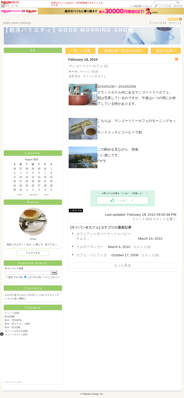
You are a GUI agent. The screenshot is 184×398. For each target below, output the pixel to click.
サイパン (9, 313)
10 (20, 177)
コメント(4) (141, 219)
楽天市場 (178, 6)
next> (46, 195)
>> (141, 6)
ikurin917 (9, 295)
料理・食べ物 (11, 6)
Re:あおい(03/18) (26, 295)
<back (19, 195)
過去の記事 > (166, 51)
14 (45, 177)
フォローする (33, 253)
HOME (6, 23)
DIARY (15, 23)
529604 (173, 19)
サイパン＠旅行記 (14, 331)
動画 (7, 316)
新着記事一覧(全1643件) (123, 51)
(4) (106, 66)
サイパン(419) (89, 71)
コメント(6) (150, 255)
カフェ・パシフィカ (91, 255)
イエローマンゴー (90, 247)
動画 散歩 (10, 327)
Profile (33, 202)
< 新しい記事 (80, 51)
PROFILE (26, 23)
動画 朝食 (10, 320)
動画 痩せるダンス (15, 323)
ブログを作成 (164, 6)
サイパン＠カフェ (94, 76)
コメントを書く (164, 219)
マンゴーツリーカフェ (86, 66)
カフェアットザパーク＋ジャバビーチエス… (103, 236)
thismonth (33, 195)
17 (20, 181)
